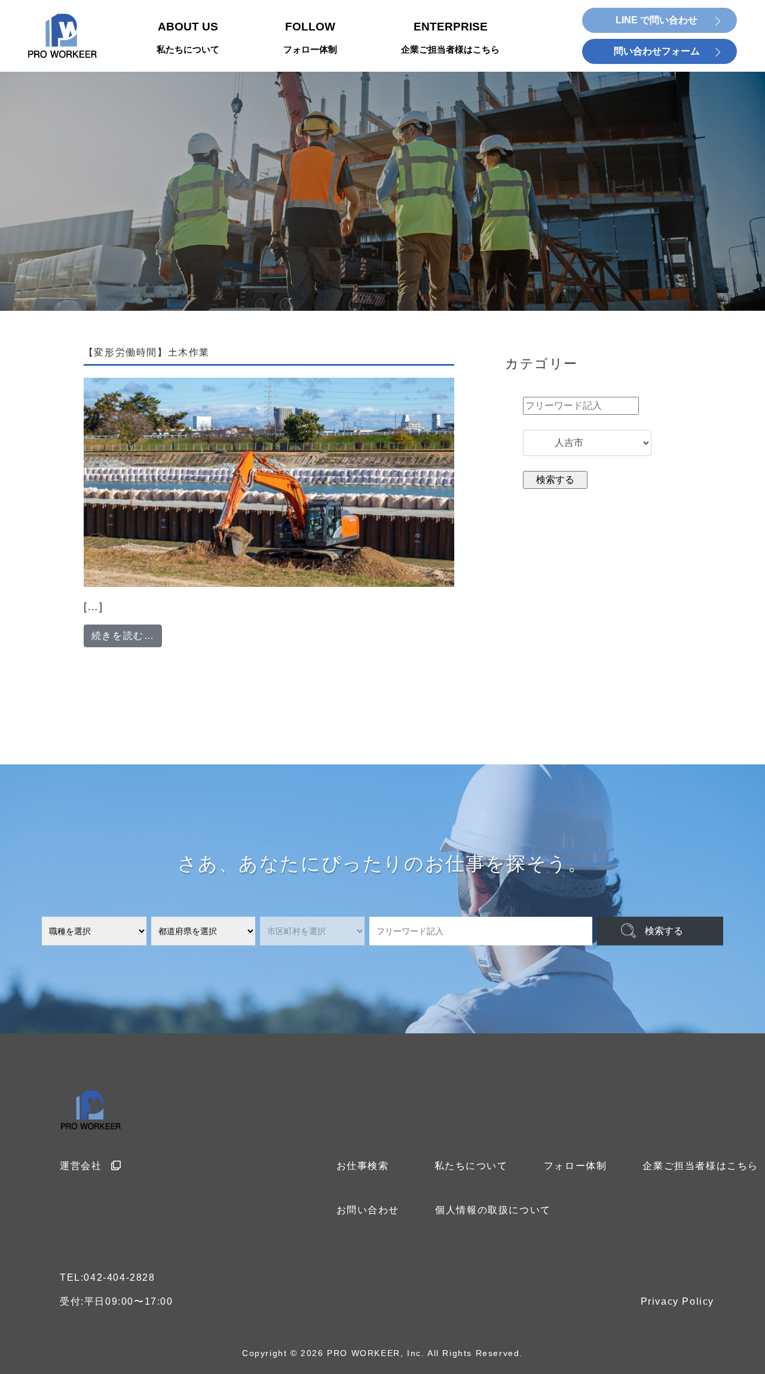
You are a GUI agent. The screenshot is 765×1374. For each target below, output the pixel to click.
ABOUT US (188, 37)
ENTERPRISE (450, 37)
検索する (664, 931)
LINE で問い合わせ (656, 20)
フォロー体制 (575, 1166)
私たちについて (471, 1166)
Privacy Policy (677, 1301)
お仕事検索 (362, 1166)
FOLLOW (310, 37)
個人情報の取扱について (493, 1210)
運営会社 (81, 1166)
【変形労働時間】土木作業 (147, 352)
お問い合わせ (368, 1210)
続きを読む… (127, 635)
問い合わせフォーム (657, 51)
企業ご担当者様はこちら (700, 1166)
